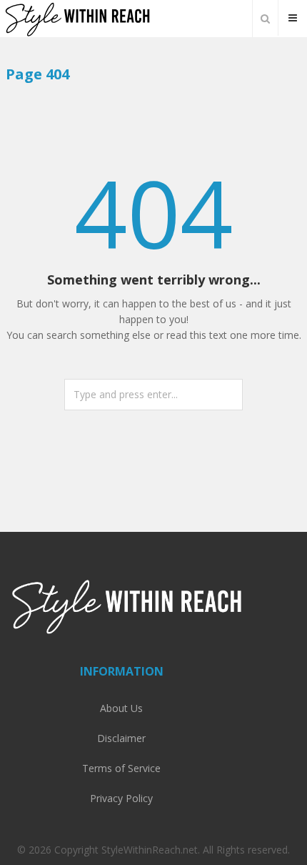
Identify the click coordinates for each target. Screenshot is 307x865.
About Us (121, 708)
